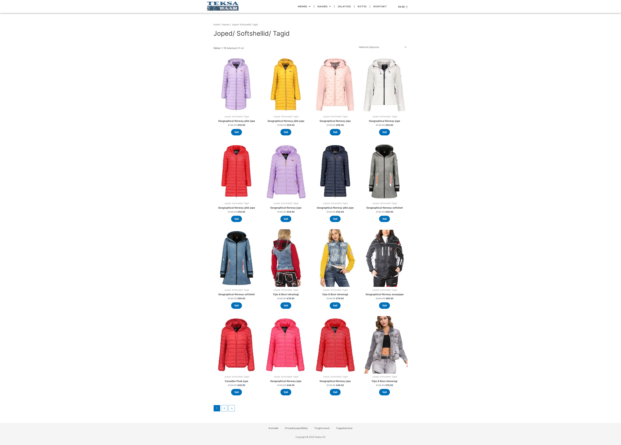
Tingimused (321, 428)
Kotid (362, 6)
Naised (322, 6)
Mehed (302, 6)
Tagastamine (344, 428)
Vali (236, 132)
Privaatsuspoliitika (296, 428)
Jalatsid (344, 6)
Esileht (216, 24)
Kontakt (380, 6)
